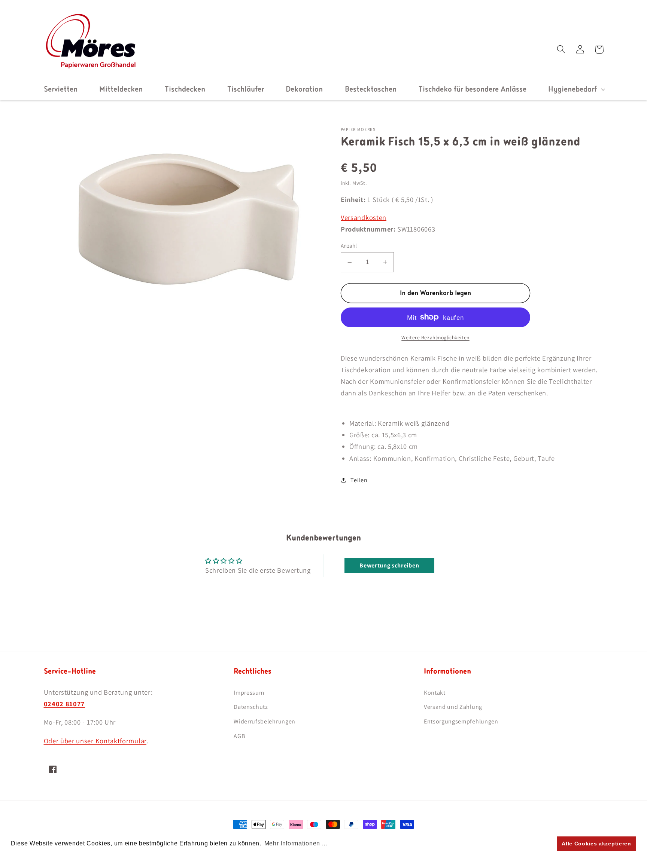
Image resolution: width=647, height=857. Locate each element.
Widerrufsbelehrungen (264, 721)
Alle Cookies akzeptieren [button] (596, 844)
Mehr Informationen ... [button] (295, 843)
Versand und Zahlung (453, 707)
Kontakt (435, 693)
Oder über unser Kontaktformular (95, 740)
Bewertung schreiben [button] (389, 565)
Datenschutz (251, 707)
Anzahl (349, 245)
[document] (184, 218)
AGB (239, 736)
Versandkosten (363, 217)
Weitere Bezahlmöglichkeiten (435, 337)
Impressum (249, 693)
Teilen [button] (358, 480)
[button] (575, 89)
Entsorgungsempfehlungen (461, 721)
